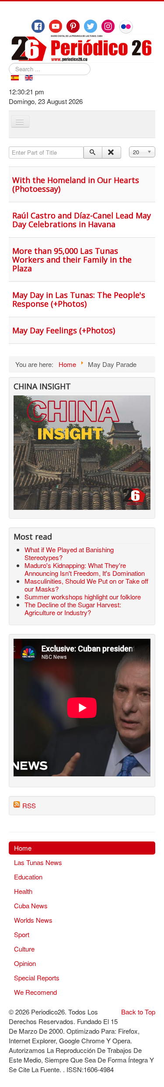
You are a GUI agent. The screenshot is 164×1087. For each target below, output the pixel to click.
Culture (24, 948)
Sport (21, 934)
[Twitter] (90, 26)
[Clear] (111, 152)
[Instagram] (108, 26)
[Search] (93, 152)
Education (28, 876)
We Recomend (35, 992)
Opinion (25, 963)
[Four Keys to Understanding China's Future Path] (82, 400)
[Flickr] (126, 27)
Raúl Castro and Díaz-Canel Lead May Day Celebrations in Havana (81, 219)
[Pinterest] (73, 26)
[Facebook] (38, 26)
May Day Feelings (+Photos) (63, 330)
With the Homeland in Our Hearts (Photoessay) (75, 184)
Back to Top (138, 1011)
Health (23, 891)
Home (22, 847)
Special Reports (36, 977)
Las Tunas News (38, 862)
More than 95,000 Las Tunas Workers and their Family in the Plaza (72, 259)
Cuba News (31, 905)
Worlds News (33, 919)
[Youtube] (55, 26)
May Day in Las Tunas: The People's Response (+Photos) (78, 299)
